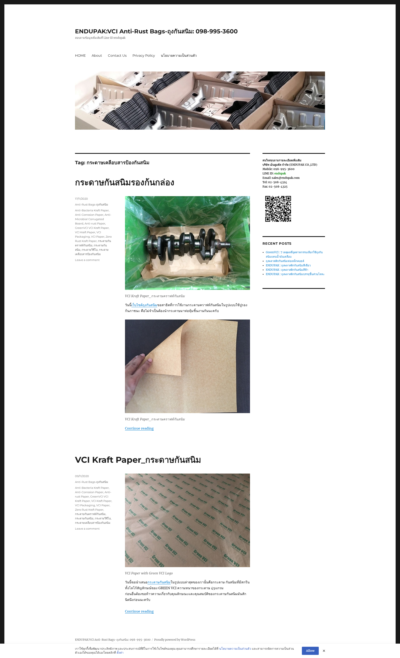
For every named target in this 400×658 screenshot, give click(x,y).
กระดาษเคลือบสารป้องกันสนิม (92, 522)
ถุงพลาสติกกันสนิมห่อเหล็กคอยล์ (285, 261)
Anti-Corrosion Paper (89, 214)
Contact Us (117, 56)
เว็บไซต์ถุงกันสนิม (144, 305)
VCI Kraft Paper (85, 232)
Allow (310, 651)
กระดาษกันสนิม (159, 582)
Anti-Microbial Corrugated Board (93, 219)
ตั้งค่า (120, 652)
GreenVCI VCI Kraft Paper (92, 227)
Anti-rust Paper (95, 223)
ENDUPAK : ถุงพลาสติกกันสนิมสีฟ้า (287, 270)
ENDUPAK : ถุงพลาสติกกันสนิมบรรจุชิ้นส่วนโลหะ (295, 274)
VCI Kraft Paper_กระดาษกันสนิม (138, 460)
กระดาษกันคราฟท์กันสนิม (90, 514)
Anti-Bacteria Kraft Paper (92, 210)
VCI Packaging (85, 505)
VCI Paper (97, 236)
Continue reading (139, 428)
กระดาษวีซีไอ (90, 249)
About (97, 56)
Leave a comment (87, 260)
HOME (80, 56)
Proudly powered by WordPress (174, 640)
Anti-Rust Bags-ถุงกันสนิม (91, 204)
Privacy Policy (143, 56)
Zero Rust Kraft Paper (89, 509)
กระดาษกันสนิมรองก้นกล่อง (124, 182)
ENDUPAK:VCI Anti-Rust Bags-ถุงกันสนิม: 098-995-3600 (156, 31)
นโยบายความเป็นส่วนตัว (179, 56)
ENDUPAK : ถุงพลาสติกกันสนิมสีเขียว (288, 265)
